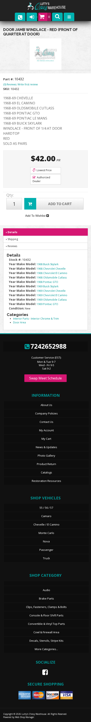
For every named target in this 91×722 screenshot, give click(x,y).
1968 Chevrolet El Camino (52, 273)
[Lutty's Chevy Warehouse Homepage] (50, 6)
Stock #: (15, 260)
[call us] (20, 17)
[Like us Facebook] (43, 672)
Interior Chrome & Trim (45, 318)
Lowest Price (44, 170)
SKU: (7, 89)
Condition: (16, 308)
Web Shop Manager (24, 717)
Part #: (8, 79)
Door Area (19, 322)
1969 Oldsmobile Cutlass (52, 299)
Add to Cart (60, 204)
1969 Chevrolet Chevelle (51, 291)
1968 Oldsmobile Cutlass (52, 277)
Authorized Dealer (41, 179)
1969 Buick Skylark (47, 286)
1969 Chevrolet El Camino (52, 295)
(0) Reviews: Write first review (20, 84)
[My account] (31, 17)
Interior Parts (21, 318)
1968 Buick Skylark (47, 264)
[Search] (57, 17)
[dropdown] (69, 17)
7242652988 (48, 346)
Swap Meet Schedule (45, 378)
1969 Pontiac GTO (47, 304)
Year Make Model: (22, 264)
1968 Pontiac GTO (47, 282)
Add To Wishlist (35, 215)
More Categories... (46, 649)
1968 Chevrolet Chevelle (51, 268)
